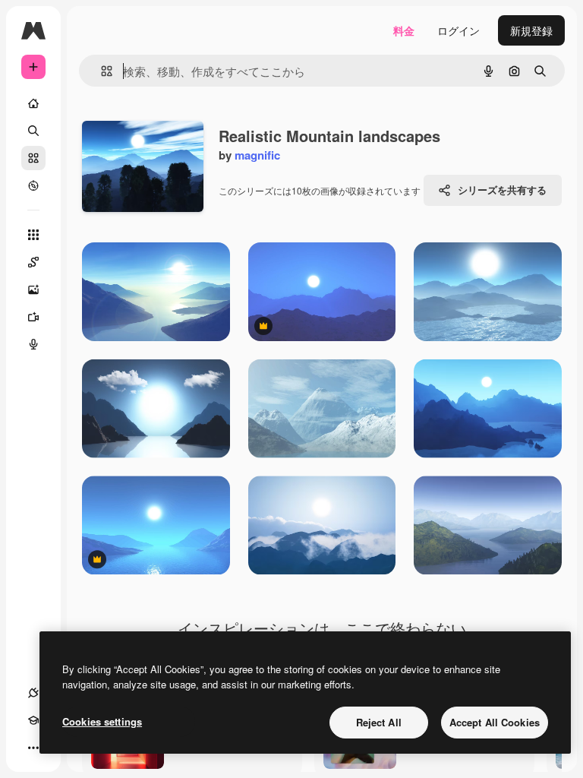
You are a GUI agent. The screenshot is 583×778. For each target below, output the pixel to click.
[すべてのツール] (33, 235)
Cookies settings (102, 721)
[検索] (33, 131)
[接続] (33, 693)
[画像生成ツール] (33, 289)
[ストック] (33, 158)
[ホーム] (33, 103)
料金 (403, 30)
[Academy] (33, 720)
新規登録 (531, 30)
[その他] (33, 747)
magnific (257, 155)
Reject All (379, 722)
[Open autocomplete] (100, 71)
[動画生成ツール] (33, 317)
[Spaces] (33, 262)
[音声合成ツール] (33, 344)
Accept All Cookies (494, 722)
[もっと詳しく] (33, 185)
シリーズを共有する (502, 189)
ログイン (458, 30)
